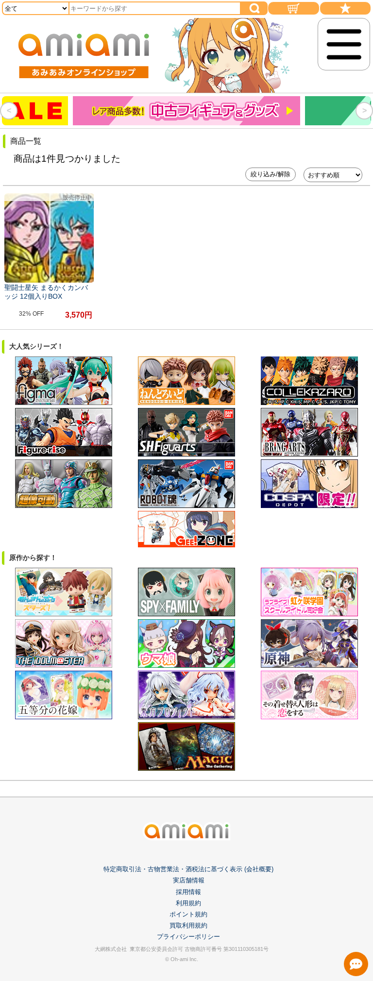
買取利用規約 (188, 925)
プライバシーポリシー (188, 936)
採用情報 (188, 892)
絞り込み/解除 (270, 174)
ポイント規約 (188, 914)
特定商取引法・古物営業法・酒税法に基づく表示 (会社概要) (188, 869)
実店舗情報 (188, 880)
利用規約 (188, 903)
